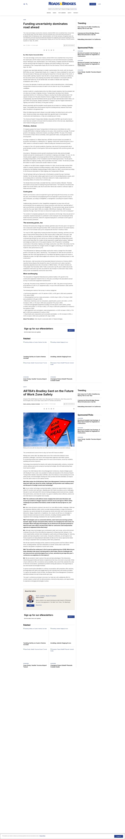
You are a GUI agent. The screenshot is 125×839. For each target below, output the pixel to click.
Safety (69, 12)
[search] (27, 4)
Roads (54, 12)
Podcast (76, 12)
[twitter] (49, 50)
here (75, 9)
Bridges (49, 12)
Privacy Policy (42, 835)
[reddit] (51, 50)
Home (24, 19)
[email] (53, 50)
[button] (24, 4)
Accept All (119, 836)
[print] (74, 50)
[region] (62, 836)
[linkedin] (46, 50)
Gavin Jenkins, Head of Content (31, 404)
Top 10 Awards (62, 12)
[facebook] (44, 50)
